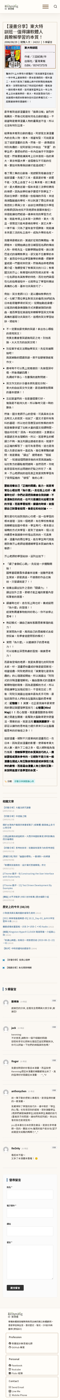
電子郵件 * (11, 1205)
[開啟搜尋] (55, 7)
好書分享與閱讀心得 (24, 781)
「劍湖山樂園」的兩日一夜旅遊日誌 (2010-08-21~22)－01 (29, 941)
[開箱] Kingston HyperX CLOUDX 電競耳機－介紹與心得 (29, 933)
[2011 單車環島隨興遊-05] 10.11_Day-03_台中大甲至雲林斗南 (28, 920)
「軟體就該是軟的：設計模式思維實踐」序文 (24, 865)
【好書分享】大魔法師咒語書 (17, 807)
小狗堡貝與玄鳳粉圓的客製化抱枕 (22, 912)
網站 (9, 1223)
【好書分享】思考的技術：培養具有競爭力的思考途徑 (28, 847)
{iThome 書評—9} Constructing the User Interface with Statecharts (28, 875)
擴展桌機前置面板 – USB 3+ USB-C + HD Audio (28, 926)
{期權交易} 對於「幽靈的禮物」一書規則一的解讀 (26, 856)
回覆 (54, 1000)
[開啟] (45, 6)
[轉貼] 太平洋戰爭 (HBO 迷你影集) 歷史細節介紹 (26, 896)
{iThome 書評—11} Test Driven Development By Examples (27, 887)
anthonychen (18, 1091)
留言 (9, 1242)
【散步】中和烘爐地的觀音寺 (20, 948)
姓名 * (9, 1187)
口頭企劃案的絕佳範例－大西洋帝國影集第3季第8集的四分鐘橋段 (29, 838)
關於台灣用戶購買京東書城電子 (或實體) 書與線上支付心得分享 (29, 826)
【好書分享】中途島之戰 (14, 816)
